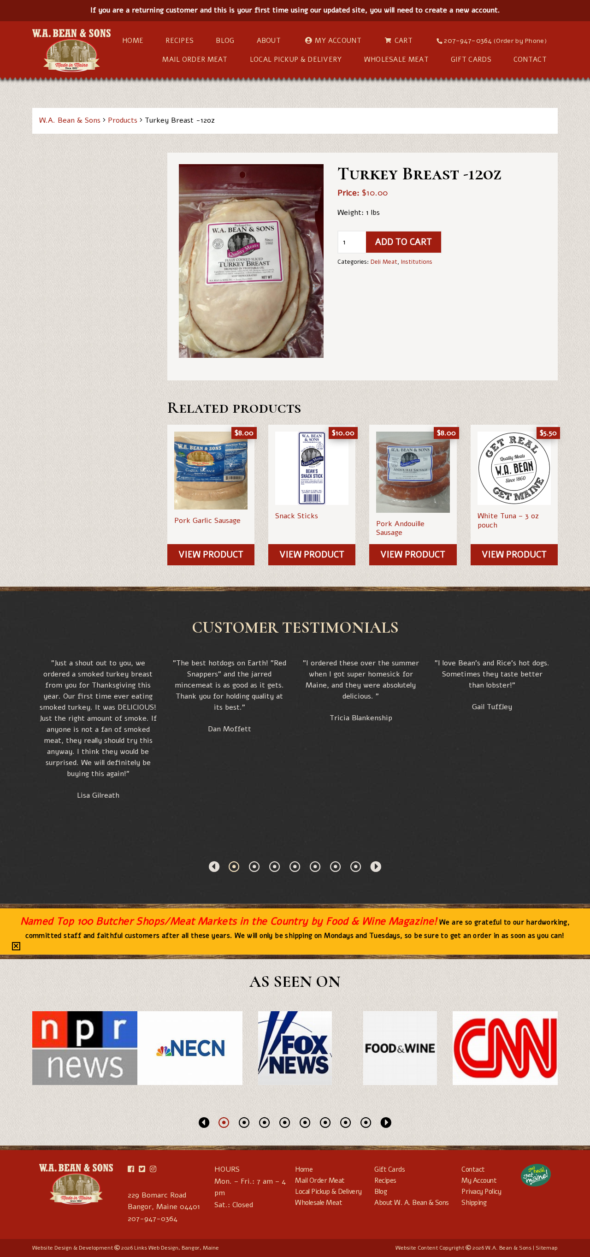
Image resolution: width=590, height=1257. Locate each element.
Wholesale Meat (396, 59)
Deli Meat (384, 262)
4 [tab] (295, 866)
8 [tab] (366, 1122)
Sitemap (547, 1247)
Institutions (416, 262)
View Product (210, 555)
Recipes (179, 40)
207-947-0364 (495, 40)
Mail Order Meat (195, 59)
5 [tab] (315, 866)
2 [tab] (254, 866)
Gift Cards (471, 59)
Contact (530, 59)
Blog (225, 40)
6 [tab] (335, 866)
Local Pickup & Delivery (296, 59)
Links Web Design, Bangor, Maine (176, 1247)
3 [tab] (274, 866)
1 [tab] (234, 866)
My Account (338, 40)
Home (132, 40)
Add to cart (403, 242)
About (269, 40)
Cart (404, 40)
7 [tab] (355, 866)
